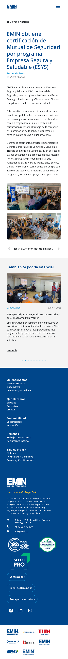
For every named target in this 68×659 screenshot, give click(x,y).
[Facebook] (11, 610)
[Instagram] (30, 610)
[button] (9, 314)
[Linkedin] (20, 610)
